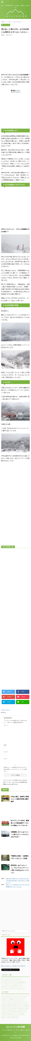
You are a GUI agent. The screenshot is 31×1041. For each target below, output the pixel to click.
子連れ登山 (14, 1008)
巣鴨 (10, 1011)
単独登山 (27, 1005)
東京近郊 (4, 1014)
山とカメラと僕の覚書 (15, 1027)
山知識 (26, 1008)
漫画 (9, 1014)
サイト (5, 758)
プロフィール (5, 1002)
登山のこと (14, 988)
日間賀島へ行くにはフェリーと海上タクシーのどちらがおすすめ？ (20, 834)
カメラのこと (5, 982)
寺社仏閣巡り (22, 982)
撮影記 (4, 712)
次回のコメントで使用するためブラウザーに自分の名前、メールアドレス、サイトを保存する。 (15, 769)
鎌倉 (13, 1017)
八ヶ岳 (25, 1002)
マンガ (12, 1002)
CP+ (3, 996)
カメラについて (17, 979)
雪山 (17, 1017)
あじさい (18, 996)
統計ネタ (4, 1017)
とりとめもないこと (7, 979)
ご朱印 (3, 999)
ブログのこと (13, 982)
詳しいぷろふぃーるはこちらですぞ (13, 966)
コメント (6, 725)
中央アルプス (18, 1002)
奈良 (8, 1008)
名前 (5, 745)
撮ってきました (6, 710)
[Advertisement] (15, 54)
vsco (12, 996)
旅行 (25, 1011)
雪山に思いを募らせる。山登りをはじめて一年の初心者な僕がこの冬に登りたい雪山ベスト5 (17, 880)
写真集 (13, 1005)
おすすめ (24, 996)
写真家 (3, 1005)
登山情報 (22, 1014)
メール (6, 751)
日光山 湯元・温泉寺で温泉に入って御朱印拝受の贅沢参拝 (20, 799)
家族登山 (20, 1008)
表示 (18, 90)
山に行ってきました (7, 985)
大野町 (3, 1008)
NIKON (7, 996)
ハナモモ (22, 999)
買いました (21, 988)
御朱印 (15, 1011)
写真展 (8, 1005)
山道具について (17, 985)
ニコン (16, 999)
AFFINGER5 (18, 1037)
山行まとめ (4, 1011)
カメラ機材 (9, 999)
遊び (9, 1017)
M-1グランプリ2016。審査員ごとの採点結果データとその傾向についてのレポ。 (20, 823)
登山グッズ (15, 1014)
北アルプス (20, 1005)
